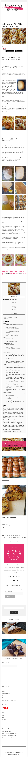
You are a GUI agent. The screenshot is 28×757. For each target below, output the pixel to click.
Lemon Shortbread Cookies (8, 737)
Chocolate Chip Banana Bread (9, 517)
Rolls (12, 527)
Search (14, 612)
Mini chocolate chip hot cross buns (13, 537)
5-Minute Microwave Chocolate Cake (10, 740)
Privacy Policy (5, 724)
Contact (4, 721)
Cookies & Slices (6, 693)
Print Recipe (19, 50)
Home (3, 715)
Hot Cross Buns (5, 480)
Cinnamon (9, 527)
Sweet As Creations (18, 752)
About (3, 717)
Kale (9, 754)
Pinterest (20, 273)
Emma (7, 524)
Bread (8, 525)
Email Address (8, 591)
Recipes (4, 719)
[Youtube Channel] (6, 708)
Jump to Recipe (10, 50)
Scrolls (14, 527)
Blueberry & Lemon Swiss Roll (9, 735)
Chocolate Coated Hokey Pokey (9, 733)
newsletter (7, 273)
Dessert (4, 695)
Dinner (3, 697)
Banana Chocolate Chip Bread (12, 535)
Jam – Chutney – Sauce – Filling (9, 700)
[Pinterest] (3, 708)
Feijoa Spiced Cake (6, 731)
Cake (3, 691)
